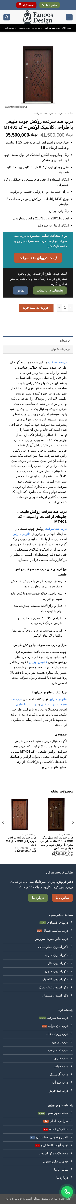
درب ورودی (24, 28)
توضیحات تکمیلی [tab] (60, 349)
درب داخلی (48, 704)
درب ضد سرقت (52, 28)
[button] (69, 17)
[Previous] (72, 830)
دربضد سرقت (57, 362)
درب (60, 113)
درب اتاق (66, 28)
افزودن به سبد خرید (36, 307)
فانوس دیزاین (22, 534)
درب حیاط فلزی (26, 704)
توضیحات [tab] (65, 340)
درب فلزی (37, 28)
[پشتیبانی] (67, 1192)
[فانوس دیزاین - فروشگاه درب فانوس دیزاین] (38, 17)
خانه (70, 113)
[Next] (3, 830)
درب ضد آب (10, 28)
